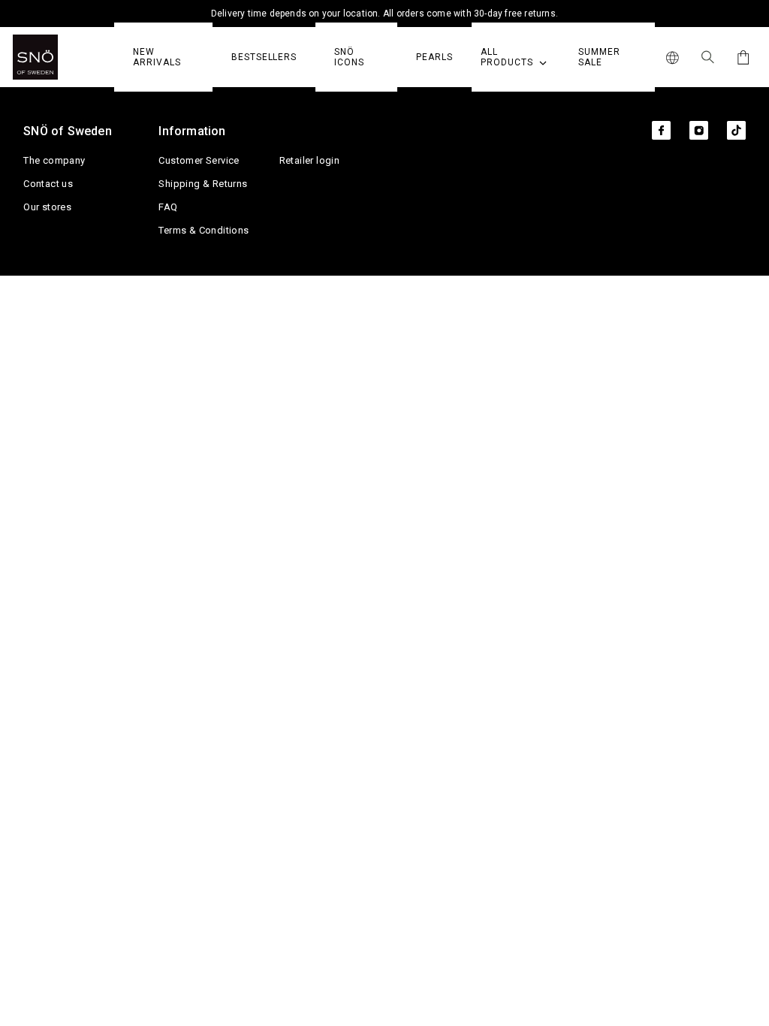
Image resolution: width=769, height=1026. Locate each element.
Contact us (48, 183)
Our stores (47, 207)
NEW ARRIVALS (156, 57)
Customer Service (198, 160)
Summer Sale (599, 57)
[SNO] (63, 57)
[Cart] (740, 57)
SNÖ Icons (349, 57)
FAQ (167, 207)
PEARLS (434, 57)
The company (54, 160)
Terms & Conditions (203, 230)
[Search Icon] (707, 57)
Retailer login (309, 160)
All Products (508, 57)
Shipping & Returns (202, 183)
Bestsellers (264, 57)
